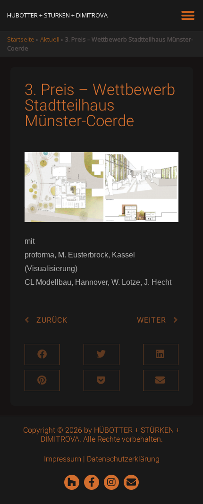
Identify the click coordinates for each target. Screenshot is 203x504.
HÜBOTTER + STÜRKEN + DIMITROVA (57, 15)
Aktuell (49, 39)
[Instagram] (111, 482)
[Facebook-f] (91, 482)
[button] (187, 15)
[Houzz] (71, 482)
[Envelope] (131, 482)
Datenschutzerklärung (123, 458)
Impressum (62, 458)
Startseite (20, 39)
